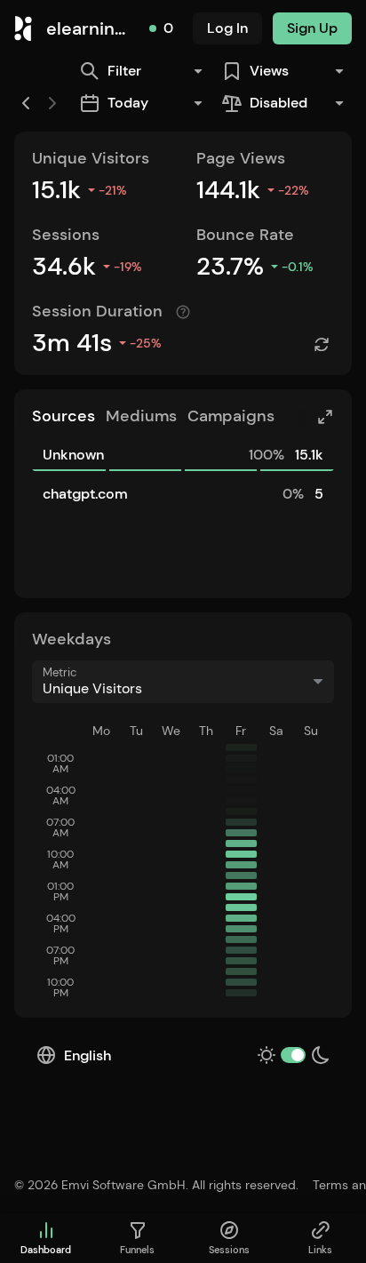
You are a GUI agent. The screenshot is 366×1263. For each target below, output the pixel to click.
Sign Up (312, 28)
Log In (227, 28)
